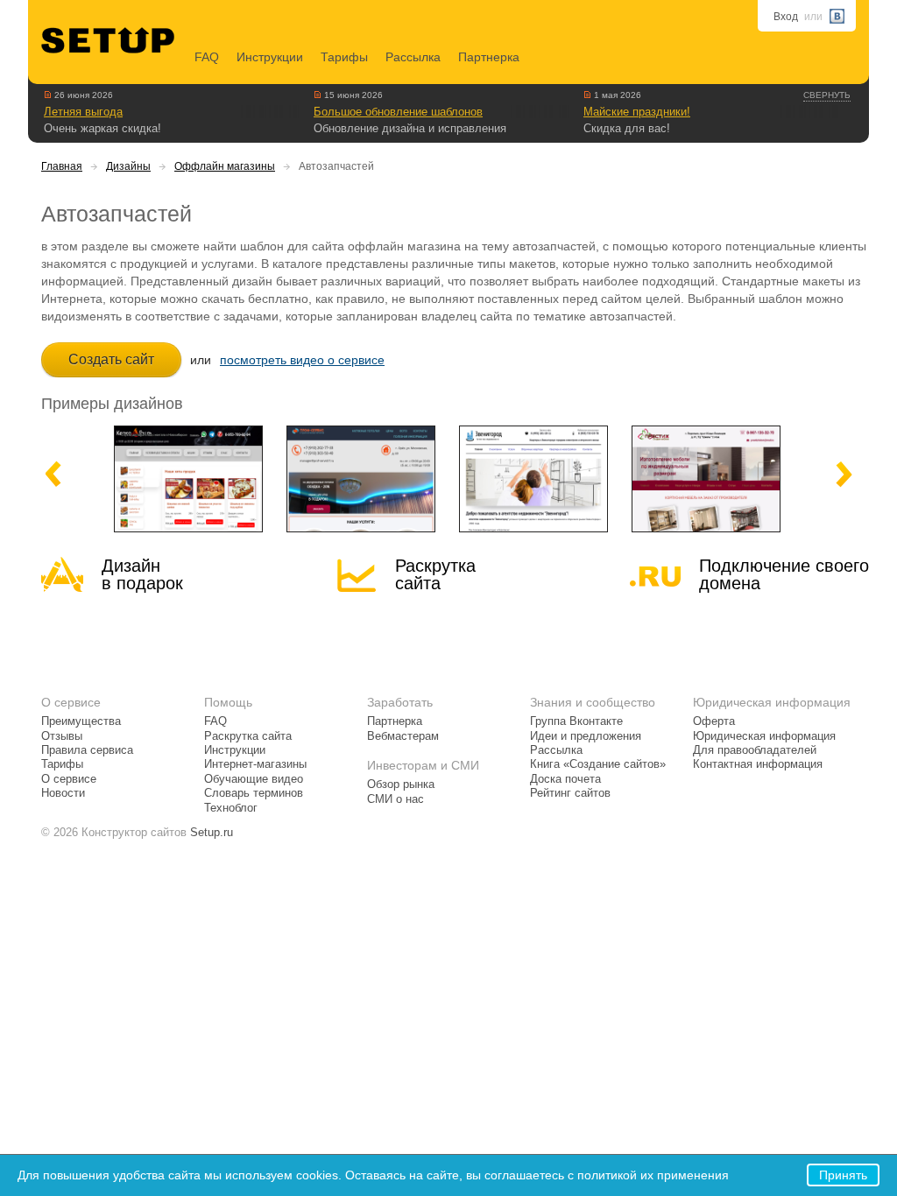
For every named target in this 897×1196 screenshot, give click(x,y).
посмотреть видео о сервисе (302, 360)
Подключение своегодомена (784, 574)
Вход (785, 17)
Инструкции (270, 57)
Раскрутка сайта (435, 574)
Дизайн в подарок (142, 574)
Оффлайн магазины (224, 166)
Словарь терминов (253, 793)
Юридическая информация (764, 736)
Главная (61, 166)
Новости (63, 793)
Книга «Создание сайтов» (598, 764)
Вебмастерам (403, 736)
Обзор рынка (400, 784)
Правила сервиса (87, 750)
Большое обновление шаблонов (398, 111)
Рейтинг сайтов (570, 793)
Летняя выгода (83, 111)
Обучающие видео (253, 779)
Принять (843, 1175)
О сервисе (68, 779)
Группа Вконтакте (576, 721)
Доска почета (565, 779)
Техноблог (231, 808)
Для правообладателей (754, 750)
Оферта (714, 721)
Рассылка (413, 57)
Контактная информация (758, 764)
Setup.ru (211, 833)
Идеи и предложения (585, 736)
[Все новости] (48, 94)
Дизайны (128, 166)
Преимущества (81, 721)
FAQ (206, 57)
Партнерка (488, 57)
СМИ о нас (395, 799)
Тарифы (344, 57)
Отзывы (61, 736)
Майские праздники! (636, 111)
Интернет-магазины (255, 764)
